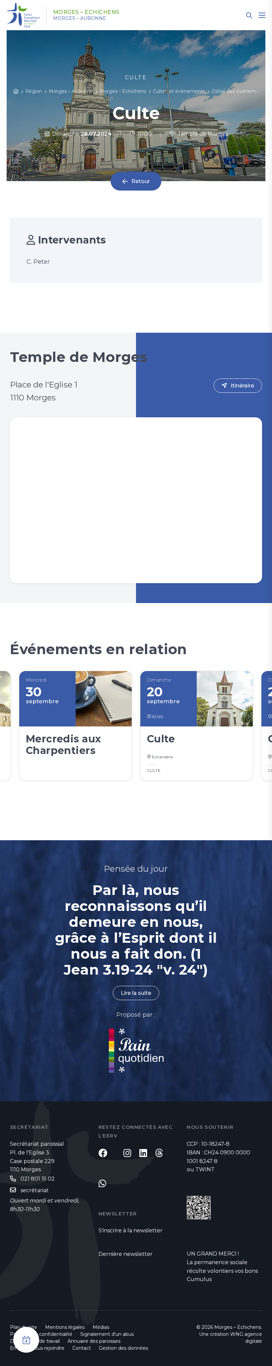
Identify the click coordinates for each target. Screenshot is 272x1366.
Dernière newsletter (126, 1254)
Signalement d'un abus (107, 1334)
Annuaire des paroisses (94, 1341)
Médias (101, 1327)
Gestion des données (123, 1348)
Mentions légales (65, 1327)
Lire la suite (136, 993)
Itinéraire (242, 385)
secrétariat (35, 1190)
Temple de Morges (201, 134)
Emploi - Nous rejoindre (37, 1348)
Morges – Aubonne (79, 18)
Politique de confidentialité (41, 1334)
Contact (81, 1348)
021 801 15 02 (38, 1179)
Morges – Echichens (86, 12)
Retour (140, 181)
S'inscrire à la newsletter (131, 1230)
